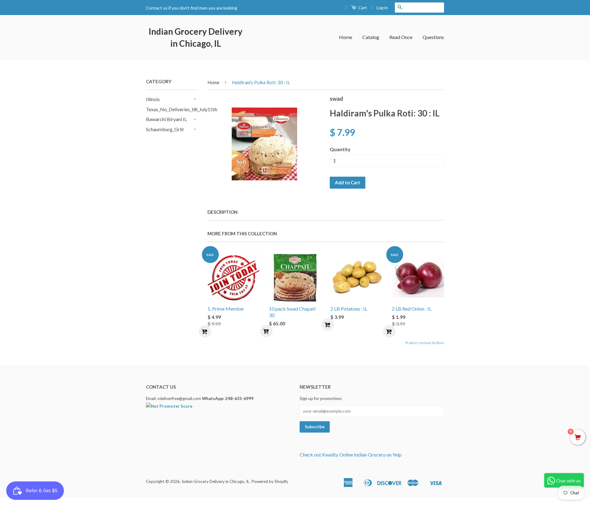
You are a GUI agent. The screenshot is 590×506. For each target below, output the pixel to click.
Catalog (370, 37)
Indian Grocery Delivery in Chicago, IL (195, 37)
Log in (382, 7)
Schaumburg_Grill (164, 129)
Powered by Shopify (269, 481)
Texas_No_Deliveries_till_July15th (169, 109)
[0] (577, 437)
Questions (433, 37)
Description (222, 212)
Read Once (400, 37)
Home (345, 37)
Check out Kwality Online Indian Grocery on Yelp (351, 454)
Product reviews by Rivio (424, 343)
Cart (362, 7)
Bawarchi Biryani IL (166, 119)
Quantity (340, 149)
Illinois (153, 99)
